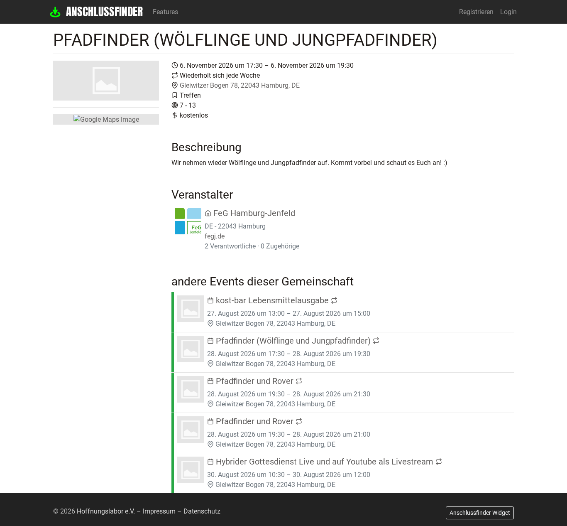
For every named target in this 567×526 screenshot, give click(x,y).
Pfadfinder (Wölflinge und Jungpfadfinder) (293, 341)
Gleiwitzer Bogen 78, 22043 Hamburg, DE (240, 85)
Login (508, 12)
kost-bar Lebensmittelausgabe (272, 300)
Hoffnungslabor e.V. (106, 511)
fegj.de (215, 236)
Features (165, 12)
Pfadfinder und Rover (255, 381)
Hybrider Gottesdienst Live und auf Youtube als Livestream (324, 462)
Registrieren (476, 12)
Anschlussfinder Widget (480, 512)
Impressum (159, 511)
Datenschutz (201, 511)
